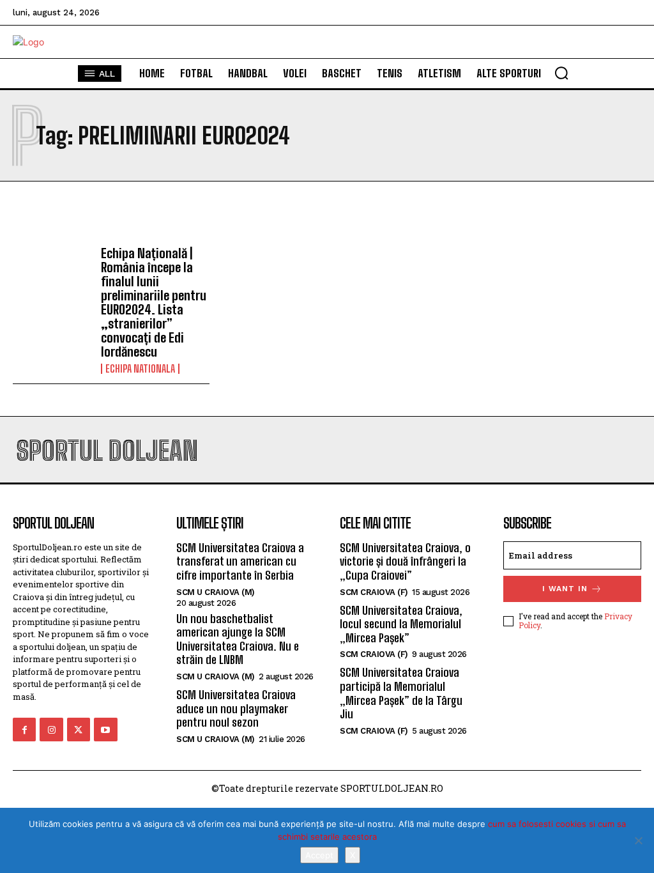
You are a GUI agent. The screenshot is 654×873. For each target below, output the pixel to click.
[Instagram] (51, 729)
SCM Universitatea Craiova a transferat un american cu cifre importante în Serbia (240, 561)
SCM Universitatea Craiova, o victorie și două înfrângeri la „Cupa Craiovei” (405, 561)
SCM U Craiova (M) (215, 592)
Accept (319, 855)
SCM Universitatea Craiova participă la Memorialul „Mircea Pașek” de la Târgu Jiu (401, 693)
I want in (565, 588)
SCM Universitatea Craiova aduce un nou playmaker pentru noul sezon (236, 708)
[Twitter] (78, 729)
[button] (561, 73)
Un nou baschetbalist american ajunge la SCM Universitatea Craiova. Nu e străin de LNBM (237, 639)
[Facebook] (24, 729)
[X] (638, 840)
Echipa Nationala (140, 369)
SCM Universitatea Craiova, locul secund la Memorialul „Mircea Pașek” (401, 624)
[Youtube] (105, 729)
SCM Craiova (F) (374, 592)
